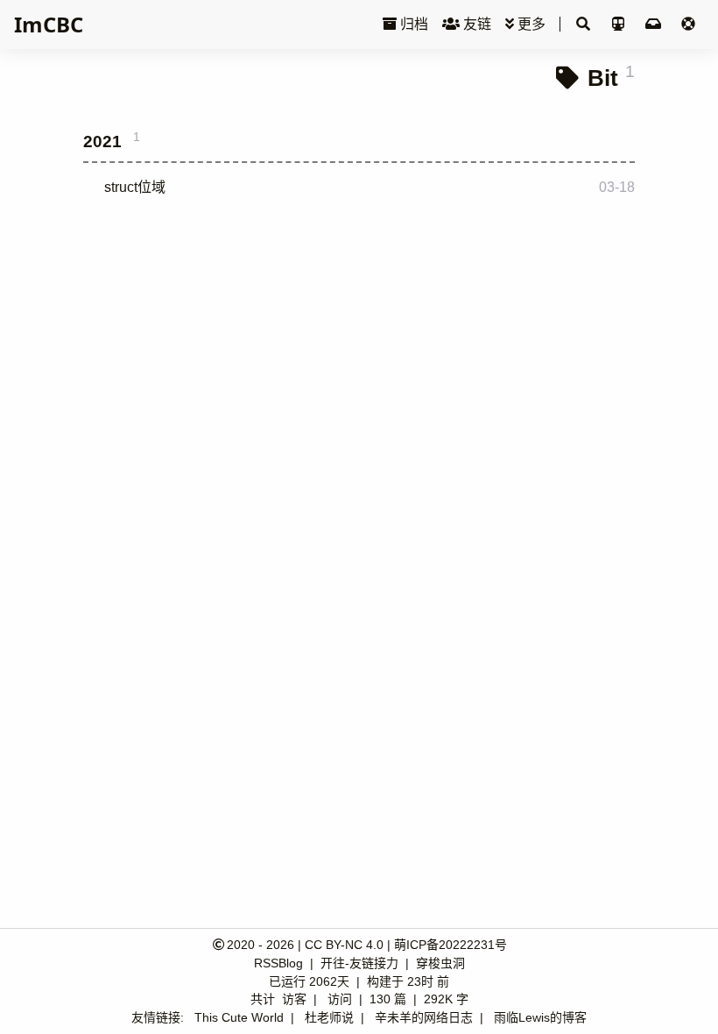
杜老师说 (329, 1017)
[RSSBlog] (654, 24)
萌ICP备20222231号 (450, 945)
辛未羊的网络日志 (424, 1017)
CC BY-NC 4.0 (344, 945)
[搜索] (583, 24)
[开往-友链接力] (619, 24)
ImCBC (48, 24)
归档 (412, 24)
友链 (475, 24)
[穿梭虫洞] (688, 24)
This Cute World (239, 1017)
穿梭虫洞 (440, 963)
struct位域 (134, 187)
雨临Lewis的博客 (540, 1017)
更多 (530, 24)
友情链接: (157, 1017)
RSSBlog (280, 963)
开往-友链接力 (361, 963)
